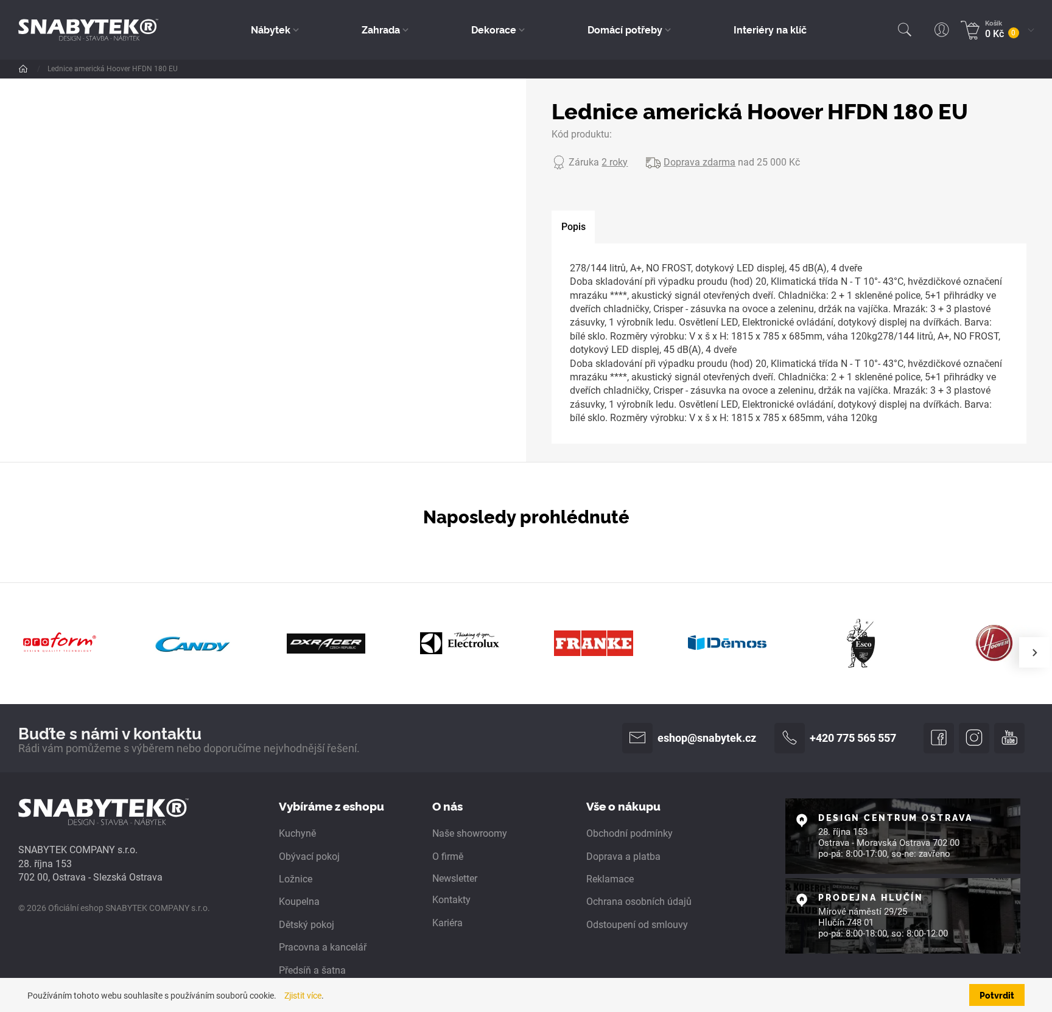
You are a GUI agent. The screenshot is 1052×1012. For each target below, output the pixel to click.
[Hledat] (904, 30)
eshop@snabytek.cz (707, 738)
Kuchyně (297, 833)
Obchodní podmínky (629, 833)
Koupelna (299, 901)
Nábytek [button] (270, 29)
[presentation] (1034, 652)
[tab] (573, 227)
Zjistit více (302, 996)
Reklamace (610, 879)
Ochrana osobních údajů (639, 901)
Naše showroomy (469, 833)
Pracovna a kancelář (322, 947)
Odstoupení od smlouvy (637, 924)
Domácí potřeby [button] (624, 29)
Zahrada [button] (381, 29)
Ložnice (295, 879)
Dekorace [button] (493, 29)
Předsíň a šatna (312, 970)
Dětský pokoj (306, 924)
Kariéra (447, 923)
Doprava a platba (623, 856)
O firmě (447, 856)
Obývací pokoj (309, 856)
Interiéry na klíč (770, 29)
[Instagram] (974, 738)
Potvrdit (997, 995)
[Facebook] (939, 738)
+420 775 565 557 (853, 738)
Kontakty (451, 900)
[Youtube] (1009, 738)
